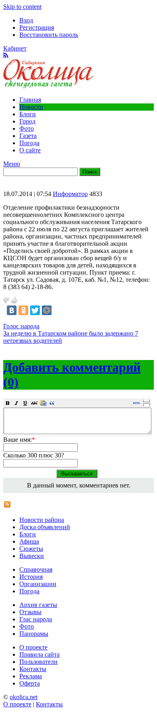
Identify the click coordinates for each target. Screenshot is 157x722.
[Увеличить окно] (146, 400)
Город (27, 121)
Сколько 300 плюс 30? (33, 455)
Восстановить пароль (48, 34)
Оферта (29, 683)
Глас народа (35, 619)
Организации (37, 583)
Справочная (35, 569)
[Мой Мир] (47, 310)
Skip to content (22, 6)
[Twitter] (35, 310)
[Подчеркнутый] (25, 402)
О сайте (30, 150)
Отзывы (30, 612)
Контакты (32, 668)
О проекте (33, 647)
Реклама (30, 676)
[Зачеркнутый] (34, 402)
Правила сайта (39, 654)
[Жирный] (7, 402)
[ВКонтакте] (12, 310)
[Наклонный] (16, 402)
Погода (29, 143)
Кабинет (15, 48)
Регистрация (36, 27)
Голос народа (21, 326)
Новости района (41, 519)
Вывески (31, 555)
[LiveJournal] (58, 310)
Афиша (29, 541)
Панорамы (33, 633)
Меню (11, 163)
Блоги (27, 114)
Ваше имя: (19, 439)
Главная (30, 99)
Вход (26, 20)
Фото (26, 128)
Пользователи (38, 661)
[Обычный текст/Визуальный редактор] (136, 402)
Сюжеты (31, 548)
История (31, 576)
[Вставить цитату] (52, 402)
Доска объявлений (44, 527)
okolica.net (23, 697)
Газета (28, 135)
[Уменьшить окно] (146, 404)
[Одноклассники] (23, 310)
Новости (31, 106)
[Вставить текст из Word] (43, 402)
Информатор (70, 193)
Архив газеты (38, 604)
